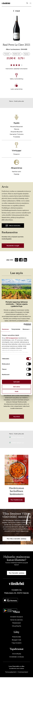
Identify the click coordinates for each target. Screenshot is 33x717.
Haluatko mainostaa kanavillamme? (16, 559)
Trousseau (16, 137)
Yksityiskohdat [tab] (15, 329)
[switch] (28, 364)
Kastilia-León (16, 171)
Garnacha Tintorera (16, 134)
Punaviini (16, 154)
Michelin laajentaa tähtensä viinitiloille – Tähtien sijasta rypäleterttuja (17, 304)
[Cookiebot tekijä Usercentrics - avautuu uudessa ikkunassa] (23, 324)
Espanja (16, 174)
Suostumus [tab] (5, 329)
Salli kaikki (16, 382)
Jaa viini (9, 260)
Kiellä (16, 391)
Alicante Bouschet (16, 126)
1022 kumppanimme (12, 338)
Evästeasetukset (23, 672)
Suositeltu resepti (13, 246)
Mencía (16, 129)
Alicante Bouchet (17, 132)
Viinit (17, 11)
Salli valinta (16, 386)
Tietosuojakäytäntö (11, 672)
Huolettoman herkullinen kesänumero (16, 491)
